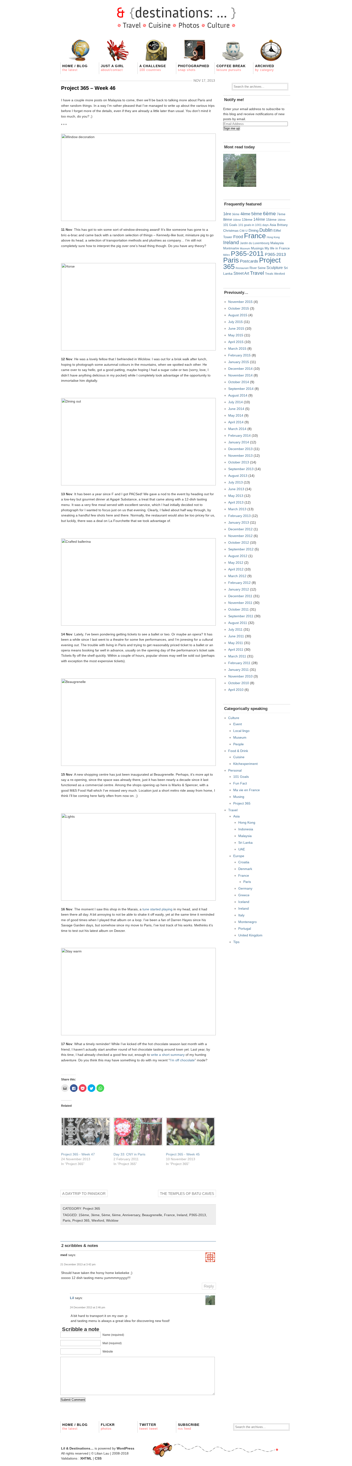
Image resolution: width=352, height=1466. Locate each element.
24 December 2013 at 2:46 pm (87, 1307)
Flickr (108, 1426)
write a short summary (168, 1055)
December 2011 (240, 596)
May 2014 (235, 415)
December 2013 (240, 449)
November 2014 (240, 375)
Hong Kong (273, 237)
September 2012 (241, 549)
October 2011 (238, 609)
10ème (237, 219)
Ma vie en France (246, 790)
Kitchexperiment (245, 764)
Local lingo (241, 731)
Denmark (245, 869)
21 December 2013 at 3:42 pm (78, 1264)
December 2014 (240, 369)
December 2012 (240, 529)
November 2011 (240, 603)
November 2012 (240, 536)
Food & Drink (238, 751)
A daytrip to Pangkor (84, 1194)
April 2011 (235, 649)
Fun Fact (240, 783)
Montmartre (231, 248)
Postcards (249, 261)
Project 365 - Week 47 (78, 1154)
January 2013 (238, 522)
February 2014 (239, 435)
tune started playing (157, 909)
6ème (116, 1215)
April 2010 (236, 690)
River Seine (258, 268)
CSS (98, 1458)
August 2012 (237, 556)
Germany (245, 888)
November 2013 (240, 455)
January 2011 (238, 669)
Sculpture (275, 268)
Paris (66, 1220)
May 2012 (235, 562)
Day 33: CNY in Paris (129, 1154)
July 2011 (235, 629)
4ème (245, 214)
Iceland (243, 902)
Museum (245, 248)
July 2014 (235, 402)
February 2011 (239, 663)
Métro (226, 254)
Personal (235, 770)
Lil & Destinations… (77, 1448)
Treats (269, 273)
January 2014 (238, 442)
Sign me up (231, 128)
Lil (72, 1298)
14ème (259, 219)
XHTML (86, 1458)
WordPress (125, 1448)
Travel (257, 273)
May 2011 (235, 643)
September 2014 (241, 389)
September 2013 (241, 469)
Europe (238, 856)
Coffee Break (231, 68)
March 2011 (237, 656)
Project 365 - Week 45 (183, 1154)
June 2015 (236, 328)
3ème (95, 1215)
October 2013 (238, 462)
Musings (257, 248)
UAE (241, 849)
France (169, 1215)
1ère (227, 213)
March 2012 (237, 576)
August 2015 (237, 315)
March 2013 (237, 509)
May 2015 (235, 335)
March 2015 (237, 348)
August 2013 (237, 476)
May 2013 (235, 496)
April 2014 (236, 422)
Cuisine (238, 757)
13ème (247, 219)
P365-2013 (197, 1215)
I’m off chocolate (182, 1060)
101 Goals (230, 225)
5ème (106, 1215)
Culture (233, 718)
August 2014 (237, 395)
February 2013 (239, 516)
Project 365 (91, 1208)
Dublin (266, 230)
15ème (84, 1215)
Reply (209, 1286)
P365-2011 (247, 253)
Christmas (230, 230)
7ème (281, 214)
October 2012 (238, 542)
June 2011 (236, 636)
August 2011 (237, 623)
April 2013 (236, 502)
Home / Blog (75, 68)
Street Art (241, 273)
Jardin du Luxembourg (254, 243)
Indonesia (245, 829)
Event (237, 724)
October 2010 (238, 683)
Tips (236, 942)
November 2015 (240, 302)
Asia (273, 225)
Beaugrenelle (152, 1215)
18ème (281, 219)
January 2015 (238, 362)
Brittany (282, 225)
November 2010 (240, 676)
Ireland (182, 1215)
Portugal (244, 928)
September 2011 (240, 616)
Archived (264, 68)
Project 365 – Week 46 (88, 88)
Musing (238, 797)
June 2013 (236, 489)
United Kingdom (250, 935)
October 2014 (238, 382)
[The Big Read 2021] (239, 170)
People (238, 744)
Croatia (243, 862)
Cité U (243, 230)
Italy (241, 915)
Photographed (193, 68)
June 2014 (236, 409)
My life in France (277, 248)
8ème (227, 219)
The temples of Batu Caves (187, 1194)
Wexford (97, 1220)
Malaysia (277, 243)
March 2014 (237, 429)
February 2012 (239, 583)
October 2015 (238, 308)
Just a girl (112, 68)
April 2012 (236, 569)
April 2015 (236, 342)
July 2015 (235, 322)
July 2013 (235, 482)
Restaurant (242, 268)
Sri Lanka (245, 842)
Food (238, 236)
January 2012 (238, 589)
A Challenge (152, 68)
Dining (253, 230)
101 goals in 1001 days (253, 224)
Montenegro (247, 922)
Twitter (148, 1426)
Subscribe (188, 1426)
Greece (244, 895)
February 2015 (239, 355)
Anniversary (131, 1215)
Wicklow (112, 1220)
